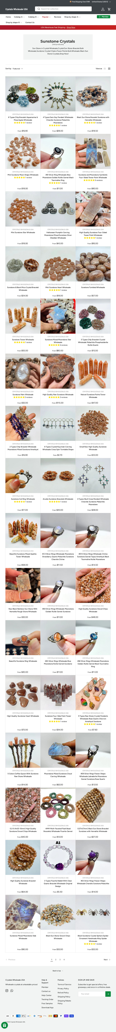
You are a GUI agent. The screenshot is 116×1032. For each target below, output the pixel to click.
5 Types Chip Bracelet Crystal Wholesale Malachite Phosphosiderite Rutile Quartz (93, 342)
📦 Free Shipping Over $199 (80, 2)
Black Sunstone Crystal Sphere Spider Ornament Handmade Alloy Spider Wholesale (93, 938)
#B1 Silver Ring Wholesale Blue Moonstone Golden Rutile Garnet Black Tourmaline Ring (58, 177)
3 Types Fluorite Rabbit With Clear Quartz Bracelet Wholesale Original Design (58, 883)
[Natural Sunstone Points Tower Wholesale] (93, 371)
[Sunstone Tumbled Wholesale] (93, 263)
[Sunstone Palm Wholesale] (22, 371)
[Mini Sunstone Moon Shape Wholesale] (22, 151)
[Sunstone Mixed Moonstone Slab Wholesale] (22, 912)
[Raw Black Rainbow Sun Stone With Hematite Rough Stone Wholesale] (22, 585)
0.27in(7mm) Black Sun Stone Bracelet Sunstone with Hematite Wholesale (93, 830)
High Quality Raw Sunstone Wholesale (58, 394)
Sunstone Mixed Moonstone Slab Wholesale (23, 937)
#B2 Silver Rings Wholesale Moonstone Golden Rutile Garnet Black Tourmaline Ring (93, 664)
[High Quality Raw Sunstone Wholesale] (57, 371)
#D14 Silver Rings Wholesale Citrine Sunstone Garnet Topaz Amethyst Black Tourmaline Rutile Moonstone (93, 556)
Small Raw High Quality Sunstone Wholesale (93, 448)
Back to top (57, 971)
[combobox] (63, 8)
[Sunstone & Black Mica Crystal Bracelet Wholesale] (22, 263)
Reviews (57, 17)
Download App (47, 1007)
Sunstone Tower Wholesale (23, 340)
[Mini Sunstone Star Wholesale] (22, 208)
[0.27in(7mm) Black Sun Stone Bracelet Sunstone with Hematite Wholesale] (93, 805)
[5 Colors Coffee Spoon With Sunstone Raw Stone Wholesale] (22, 750)
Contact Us (29, 22)
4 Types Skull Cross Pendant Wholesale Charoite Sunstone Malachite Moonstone (93, 501)
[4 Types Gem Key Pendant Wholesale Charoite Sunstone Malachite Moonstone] (57, 93)
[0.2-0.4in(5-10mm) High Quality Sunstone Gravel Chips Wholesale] (22, 805)
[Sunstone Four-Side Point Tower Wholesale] (57, 692)
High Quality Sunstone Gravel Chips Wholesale (93, 610)
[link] (27, 959)
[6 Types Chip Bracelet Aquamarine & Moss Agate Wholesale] (22, 93)
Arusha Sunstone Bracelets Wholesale (58, 499)
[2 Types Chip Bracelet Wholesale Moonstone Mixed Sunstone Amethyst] (22, 423)
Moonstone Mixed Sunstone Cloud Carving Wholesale (58, 775)
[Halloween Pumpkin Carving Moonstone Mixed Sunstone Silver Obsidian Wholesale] (57, 208)
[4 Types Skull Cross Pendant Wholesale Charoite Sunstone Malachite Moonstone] (93, 475)
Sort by (8, 68)
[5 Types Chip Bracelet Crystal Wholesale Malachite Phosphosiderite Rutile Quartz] (93, 316)
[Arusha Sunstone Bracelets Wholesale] (57, 475)
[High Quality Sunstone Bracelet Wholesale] (22, 857)
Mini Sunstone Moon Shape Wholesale (23, 175)
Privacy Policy (63, 988)
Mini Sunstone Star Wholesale (23, 232)
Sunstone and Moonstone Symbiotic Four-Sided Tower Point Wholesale (93, 176)
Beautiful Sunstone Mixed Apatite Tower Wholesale (23, 555)
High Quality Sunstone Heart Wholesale (23, 716)
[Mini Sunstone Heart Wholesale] (57, 263)
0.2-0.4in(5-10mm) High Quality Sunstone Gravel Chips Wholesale (23, 830)
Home (8, 17)
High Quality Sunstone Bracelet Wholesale (23, 882)
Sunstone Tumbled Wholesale (93, 287)
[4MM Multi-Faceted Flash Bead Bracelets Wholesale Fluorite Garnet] (57, 805)
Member (45, 987)
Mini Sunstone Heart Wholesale (58, 287)
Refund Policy (63, 993)
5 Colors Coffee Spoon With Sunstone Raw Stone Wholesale (23, 775)
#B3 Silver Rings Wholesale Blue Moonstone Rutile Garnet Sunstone (58, 662)
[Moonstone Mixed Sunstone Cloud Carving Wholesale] (57, 750)
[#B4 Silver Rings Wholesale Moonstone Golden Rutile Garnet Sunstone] (57, 585)
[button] (109, 9)
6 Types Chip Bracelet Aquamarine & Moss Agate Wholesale (23, 118)
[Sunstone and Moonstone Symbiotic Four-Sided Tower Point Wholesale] (93, 151)
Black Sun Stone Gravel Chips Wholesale (58, 937)
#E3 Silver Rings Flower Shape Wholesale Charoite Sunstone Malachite (93, 882)
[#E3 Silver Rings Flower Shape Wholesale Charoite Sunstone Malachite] (93, 857)
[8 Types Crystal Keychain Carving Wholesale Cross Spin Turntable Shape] (57, 423)
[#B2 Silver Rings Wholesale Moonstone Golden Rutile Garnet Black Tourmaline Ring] (93, 637)
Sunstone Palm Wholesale (23, 394)
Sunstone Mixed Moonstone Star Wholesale (58, 341)
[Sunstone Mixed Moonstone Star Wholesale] (57, 316)
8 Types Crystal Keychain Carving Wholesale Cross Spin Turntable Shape (57, 448)
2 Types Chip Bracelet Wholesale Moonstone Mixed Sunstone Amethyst (23, 448)
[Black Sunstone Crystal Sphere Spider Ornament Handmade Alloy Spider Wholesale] (93, 912)
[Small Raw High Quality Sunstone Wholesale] (93, 423)
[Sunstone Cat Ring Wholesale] (22, 475)
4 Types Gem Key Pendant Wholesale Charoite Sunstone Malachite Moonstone (58, 120)
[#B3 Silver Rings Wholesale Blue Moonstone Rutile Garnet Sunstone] (57, 637)
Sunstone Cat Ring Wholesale (23, 499)
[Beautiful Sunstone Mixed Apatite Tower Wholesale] (22, 530)
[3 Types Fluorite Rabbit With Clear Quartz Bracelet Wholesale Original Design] (57, 857)
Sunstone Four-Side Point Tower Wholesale (58, 717)
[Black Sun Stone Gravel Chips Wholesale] (57, 912)
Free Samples (47, 1003)
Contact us (46, 991)
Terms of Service (64, 984)
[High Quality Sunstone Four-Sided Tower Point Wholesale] (93, 208)
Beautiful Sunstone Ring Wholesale (23, 661)
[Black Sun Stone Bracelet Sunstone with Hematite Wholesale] (93, 93)
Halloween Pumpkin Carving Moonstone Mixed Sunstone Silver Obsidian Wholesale (58, 235)
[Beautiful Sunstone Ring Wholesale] (22, 637)
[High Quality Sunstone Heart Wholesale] (22, 692)
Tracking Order (47, 999)
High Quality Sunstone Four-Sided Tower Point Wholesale (93, 233)
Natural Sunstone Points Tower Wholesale (93, 395)
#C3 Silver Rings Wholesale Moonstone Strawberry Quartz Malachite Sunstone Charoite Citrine (58, 556)
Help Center (47, 995)
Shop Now (71, 27)
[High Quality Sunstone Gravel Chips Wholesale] (93, 585)
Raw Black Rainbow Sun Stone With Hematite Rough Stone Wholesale (23, 610)
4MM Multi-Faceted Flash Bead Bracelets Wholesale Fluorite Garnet (58, 830)
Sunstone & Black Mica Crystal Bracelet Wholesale (23, 288)
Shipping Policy (64, 997)
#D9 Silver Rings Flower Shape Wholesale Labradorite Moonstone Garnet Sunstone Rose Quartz (93, 776)
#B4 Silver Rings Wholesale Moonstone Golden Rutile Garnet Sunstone (58, 610)
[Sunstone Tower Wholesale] (22, 316)
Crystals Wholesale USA (17, 1022)
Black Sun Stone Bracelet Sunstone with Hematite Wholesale (93, 118)
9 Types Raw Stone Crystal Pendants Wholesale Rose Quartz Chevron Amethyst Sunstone (93, 719)
